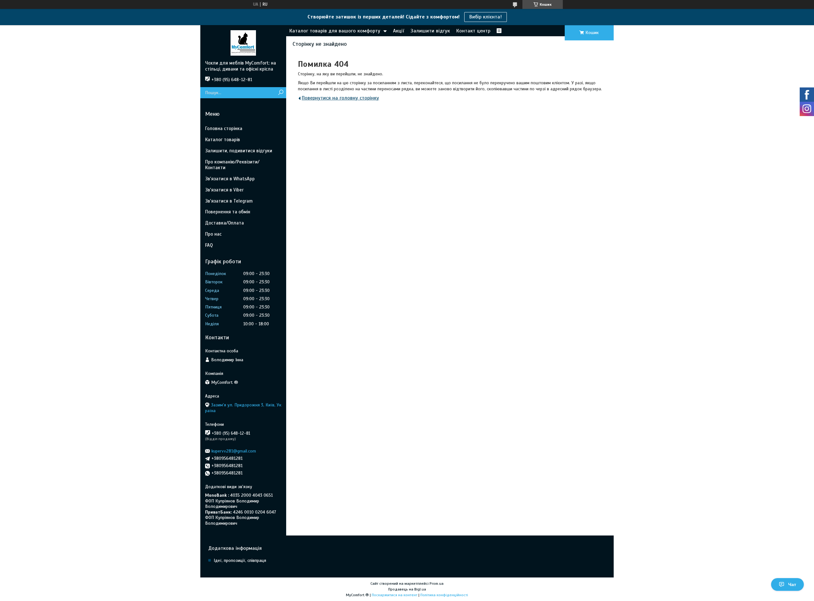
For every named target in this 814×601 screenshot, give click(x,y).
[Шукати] (280, 92)
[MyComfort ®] (243, 42)
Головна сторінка (223, 128)
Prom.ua (437, 583)
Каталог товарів (222, 139)
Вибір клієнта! (485, 17)
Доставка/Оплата (224, 223)
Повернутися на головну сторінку (340, 98)
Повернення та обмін (227, 212)
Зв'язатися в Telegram (229, 201)
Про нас (213, 234)
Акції (398, 31)
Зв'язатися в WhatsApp (230, 179)
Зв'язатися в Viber (224, 190)
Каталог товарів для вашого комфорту (334, 31)
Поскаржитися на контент (394, 595)
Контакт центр (473, 31)
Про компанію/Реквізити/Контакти (232, 165)
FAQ (209, 245)
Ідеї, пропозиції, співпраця (240, 560)
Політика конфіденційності (444, 595)
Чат (792, 584)
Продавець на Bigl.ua (407, 589)
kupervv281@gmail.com (233, 451)
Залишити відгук (430, 31)
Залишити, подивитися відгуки (238, 151)
